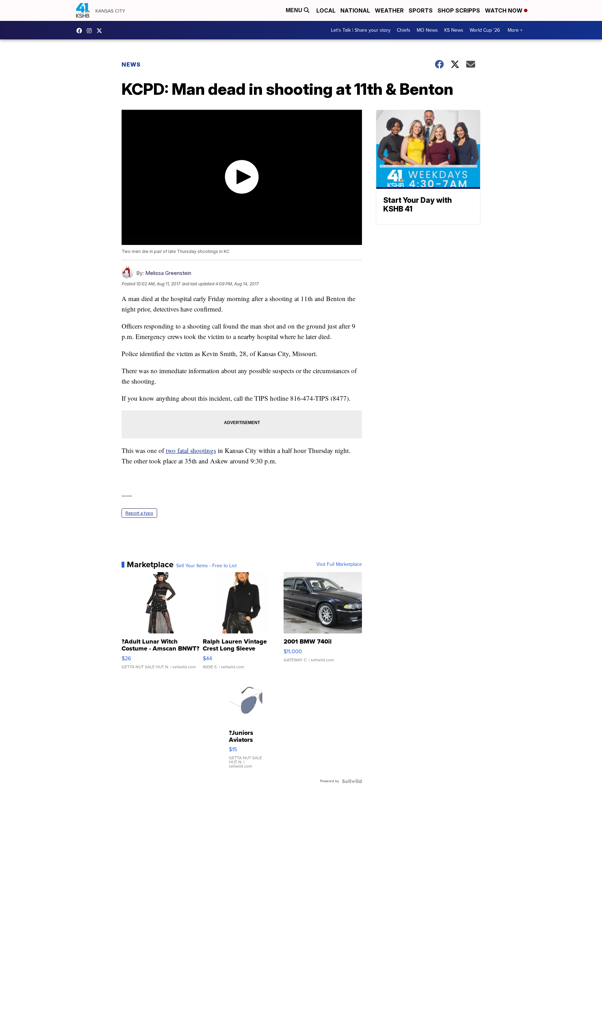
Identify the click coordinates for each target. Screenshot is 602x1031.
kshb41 (80, 30)
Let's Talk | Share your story (361, 30)
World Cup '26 (485, 30)
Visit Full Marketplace (339, 564)
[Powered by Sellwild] (352, 781)
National (355, 10)
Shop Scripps (459, 10)
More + (515, 30)
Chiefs (403, 30)
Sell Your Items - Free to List (206, 565)
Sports (421, 10)
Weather (389, 10)
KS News (453, 30)
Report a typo (139, 513)
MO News (427, 30)
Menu (295, 10)
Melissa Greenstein (168, 273)
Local (325, 10)
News (131, 64)
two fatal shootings (191, 450)
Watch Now (504, 10)
